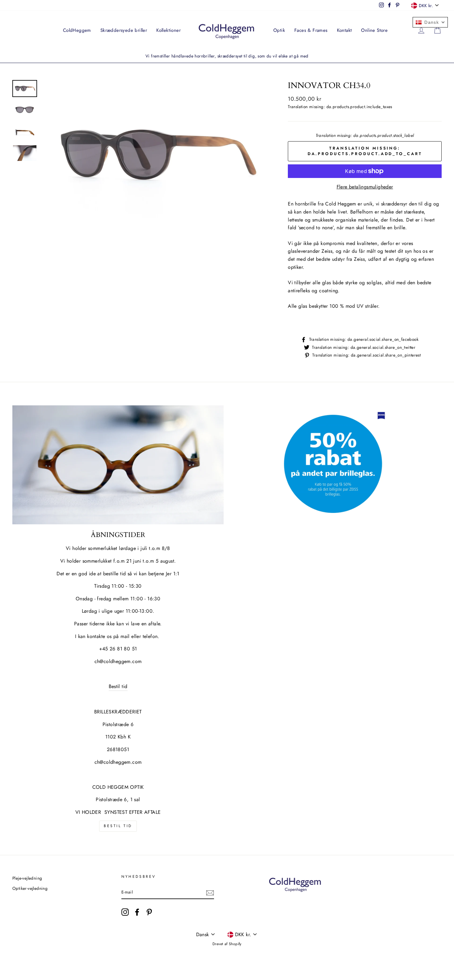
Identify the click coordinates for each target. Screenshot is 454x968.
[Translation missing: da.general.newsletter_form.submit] (210, 892)
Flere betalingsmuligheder (365, 186)
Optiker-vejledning (30, 888)
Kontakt (344, 30)
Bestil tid (118, 686)
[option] (227, 56)
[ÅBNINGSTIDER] (118, 464)
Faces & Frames (311, 30)
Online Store (374, 30)
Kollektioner (168, 30)
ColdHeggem (77, 30)
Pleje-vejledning (27, 878)
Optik (279, 30)
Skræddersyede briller (123, 30)
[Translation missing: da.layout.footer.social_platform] (125, 912)
